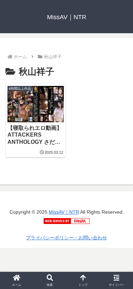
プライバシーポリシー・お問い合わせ (66, 237)
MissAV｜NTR (64, 212)
